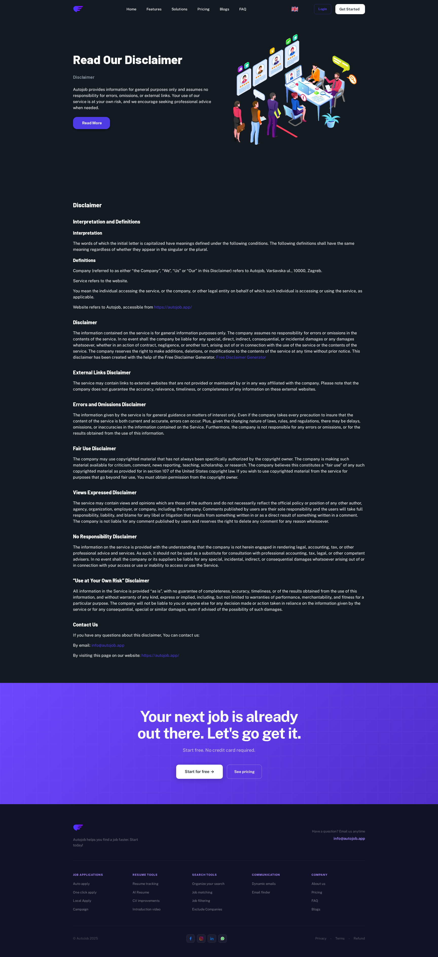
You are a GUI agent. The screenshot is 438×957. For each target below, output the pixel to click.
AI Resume (141, 892)
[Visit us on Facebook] (190, 938)
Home (131, 9)
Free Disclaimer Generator (241, 357)
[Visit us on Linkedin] (212, 938)
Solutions (179, 9)
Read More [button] (92, 123)
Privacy (320, 938)
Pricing (203, 9)
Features (154, 9)
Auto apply (81, 884)
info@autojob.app (108, 645)
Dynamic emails (264, 884)
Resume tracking (145, 884)
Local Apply (82, 901)
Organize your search (208, 884)
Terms (340, 938)
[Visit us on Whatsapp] (222, 938)
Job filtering (201, 901)
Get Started (349, 9)
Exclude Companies (207, 909)
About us (318, 884)
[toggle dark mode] (307, 9)
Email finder (261, 892)
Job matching (202, 892)
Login (322, 9)
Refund (359, 938)
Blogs (224, 9)
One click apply (85, 892)
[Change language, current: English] (295, 9)
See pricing (244, 771)
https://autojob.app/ (173, 307)
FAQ (242, 9)
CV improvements (146, 901)
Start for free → (199, 771)
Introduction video (146, 909)
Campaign (80, 909)
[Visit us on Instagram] (201, 938)
